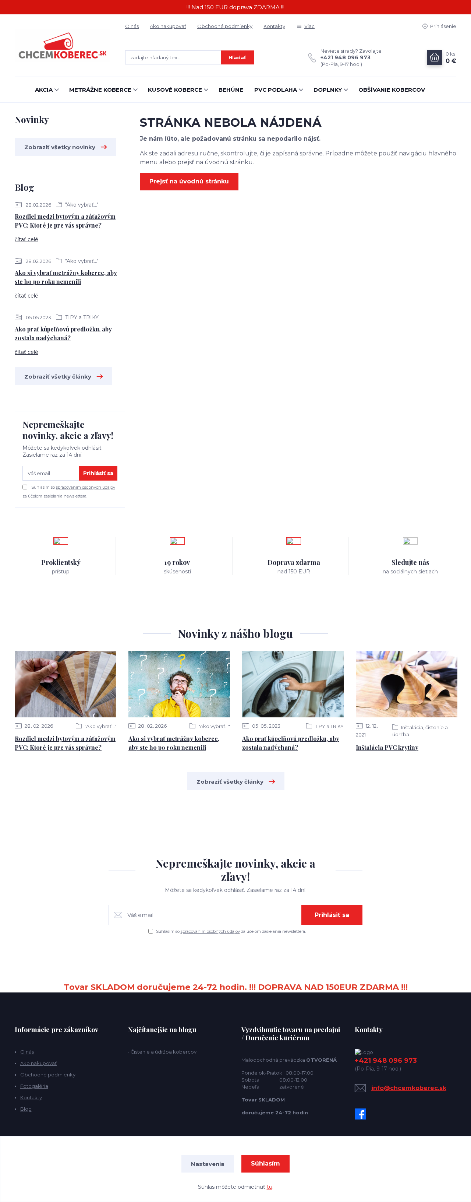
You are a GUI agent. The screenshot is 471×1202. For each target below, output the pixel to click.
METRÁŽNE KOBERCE (100, 89)
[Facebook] (362, 1114)
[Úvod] (62, 45)
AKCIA (44, 89)
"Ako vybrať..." (81, 204)
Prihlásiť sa (98, 473)
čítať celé (26, 239)
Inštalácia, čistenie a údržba (420, 730)
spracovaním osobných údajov (85, 487)
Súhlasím (265, 1163)
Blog (26, 1109)
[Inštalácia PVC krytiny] (406, 684)
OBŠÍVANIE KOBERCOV (391, 89)
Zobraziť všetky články (57, 376)
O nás (132, 26)
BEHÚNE (231, 89)
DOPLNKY (328, 89)
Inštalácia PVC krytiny (387, 747)
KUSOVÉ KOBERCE (175, 89)
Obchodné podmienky (224, 26)
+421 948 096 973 (346, 57)
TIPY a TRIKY (81, 317)
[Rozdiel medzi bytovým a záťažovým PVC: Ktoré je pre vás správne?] (65, 684)
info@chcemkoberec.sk (408, 1088)
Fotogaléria (34, 1086)
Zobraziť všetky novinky (59, 147)
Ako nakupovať (168, 26)
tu (269, 1187)
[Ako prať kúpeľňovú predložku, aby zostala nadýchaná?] (293, 684)
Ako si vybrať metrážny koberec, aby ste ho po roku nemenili (66, 277)
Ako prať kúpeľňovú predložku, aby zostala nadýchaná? (63, 333)
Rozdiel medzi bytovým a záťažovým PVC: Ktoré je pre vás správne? (65, 220)
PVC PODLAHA (275, 89)
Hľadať (237, 57)
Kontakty (274, 26)
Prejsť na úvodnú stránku (189, 181)
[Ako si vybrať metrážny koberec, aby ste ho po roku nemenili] (179, 684)
